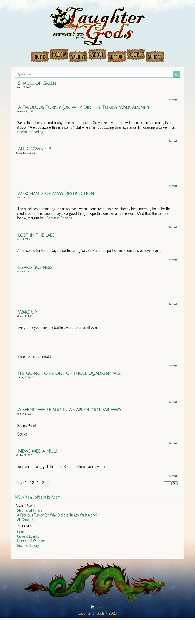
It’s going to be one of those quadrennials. (69, 373)
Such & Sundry (28, 545)
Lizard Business (35, 267)
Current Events (28, 536)
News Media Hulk (38, 451)
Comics (22, 531)
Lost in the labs (36, 235)
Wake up (27, 312)
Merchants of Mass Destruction (56, 193)
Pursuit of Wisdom (31, 541)
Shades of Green (37, 83)
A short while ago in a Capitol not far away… (70, 409)
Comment (173, 99)
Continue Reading (30, 132)
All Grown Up (34, 148)
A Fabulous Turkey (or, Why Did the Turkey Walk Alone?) (83, 107)
